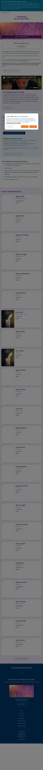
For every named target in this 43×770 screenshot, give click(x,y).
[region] (21, 121)
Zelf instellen (10, 126)
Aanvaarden (33, 126)
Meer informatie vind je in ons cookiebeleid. (14, 123)
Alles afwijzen (24, 126)
